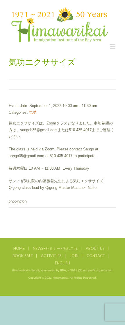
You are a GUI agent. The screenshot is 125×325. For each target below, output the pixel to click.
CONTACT (96, 255)
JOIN (74, 255)
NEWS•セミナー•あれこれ (55, 248)
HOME (19, 248)
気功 (33, 112)
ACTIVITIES (51, 255)
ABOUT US (95, 248)
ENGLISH (62, 263)
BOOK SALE (22, 255)
